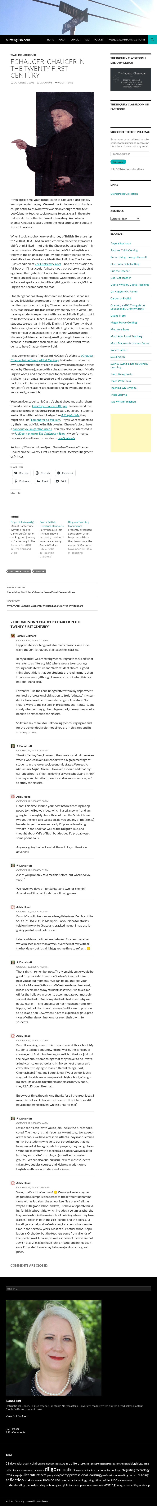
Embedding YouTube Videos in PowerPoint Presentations (41, 590)
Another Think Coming (124, 250)
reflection (15, 1479)
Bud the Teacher (120, 270)
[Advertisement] (130, 433)
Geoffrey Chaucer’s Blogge (49, 406)
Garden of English (121, 298)
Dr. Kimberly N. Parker (124, 291)
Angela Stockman (120, 243)
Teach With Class (120, 380)
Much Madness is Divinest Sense (129, 343)
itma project (18, 1475)
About (62, 39)
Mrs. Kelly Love (119, 329)
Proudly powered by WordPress (32, 1501)
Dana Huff (45, 82)
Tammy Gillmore (26, 635)
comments (27, 1470)
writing (109, 1485)
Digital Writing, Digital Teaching (129, 284)
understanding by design (22, 1485)
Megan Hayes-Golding (123, 322)
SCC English (117, 356)
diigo (50, 1468)
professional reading (114, 1475)
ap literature (77, 1463)
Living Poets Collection (124, 193)
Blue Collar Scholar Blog (124, 264)
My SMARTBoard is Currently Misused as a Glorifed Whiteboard (45, 603)
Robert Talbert (119, 350)
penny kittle (53, 1475)
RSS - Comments (15, 1432)
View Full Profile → (17, 1416)
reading (143, 1475)
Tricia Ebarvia (118, 394)
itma (9, 1475)
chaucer (39, 571)
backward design (121, 1463)
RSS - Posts (12, 1428)
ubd (114, 1480)
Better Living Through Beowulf (128, 257)
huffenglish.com (18, 40)
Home (50, 39)
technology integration (87, 1480)
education (66, 1469)
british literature (14, 1470)
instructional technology (105, 1470)
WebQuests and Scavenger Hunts (127, 39)
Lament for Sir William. (45, 419)
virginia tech (66, 1485)
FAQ (87, 39)
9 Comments (65, 82)
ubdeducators (125, 1480)
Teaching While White (123, 387)
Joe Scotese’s (66, 438)
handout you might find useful (32, 429)
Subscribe (118, 161)
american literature (54, 1463)
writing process (123, 1485)
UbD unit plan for (40, 433)
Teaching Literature (23, 54)
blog (133, 1463)
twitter (106, 1480)
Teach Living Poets (121, 374)
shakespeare (33, 1480)
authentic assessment (101, 1463)
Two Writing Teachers (123, 401)
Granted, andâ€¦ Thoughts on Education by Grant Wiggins (127, 307)
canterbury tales (19, 571)
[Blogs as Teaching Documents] (82, 537)
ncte (43, 1475)
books (146, 1463)
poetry (64, 1475)
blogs (139, 1463)
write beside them (95, 1485)
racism (133, 1475)
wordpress (80, 1485)
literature (32, 1475)
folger (78, 1470)
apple (88, 1463)
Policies (99, 39)
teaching (67, 1480)
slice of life (51, 1480)
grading (86, 1470)
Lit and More (118, 315)
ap (67, 1463)
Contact (75, 39)
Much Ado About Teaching (126, 336)
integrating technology (135, 1470)
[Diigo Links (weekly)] (25, 537)
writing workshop (140, 1485)
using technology (49, 1485)
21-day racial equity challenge (25, 1463)
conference (38, 1470)
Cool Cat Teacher (120, 277)
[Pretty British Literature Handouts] (53, 539)
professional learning (85, 1475)
